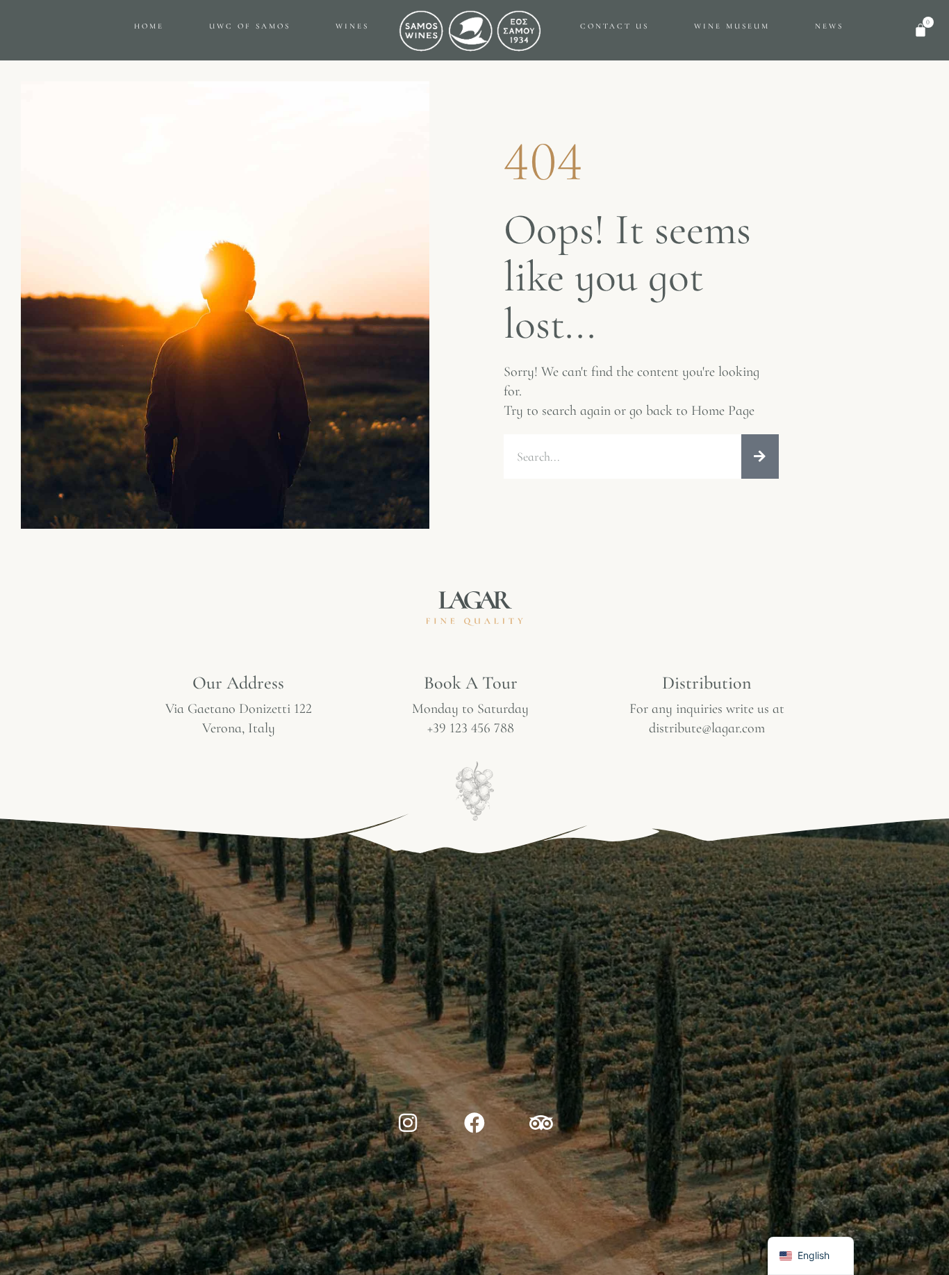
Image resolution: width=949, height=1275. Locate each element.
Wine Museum (732, 26)
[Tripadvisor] (541, 1123)
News (829, 26)
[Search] (760, 456)
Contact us (614, 26)
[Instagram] (408, 1123)
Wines (352, 26)
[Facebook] (474, 1123)
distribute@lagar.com (707, 728)
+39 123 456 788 (470, 728)
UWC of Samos (249, 26)
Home (149, 26)
